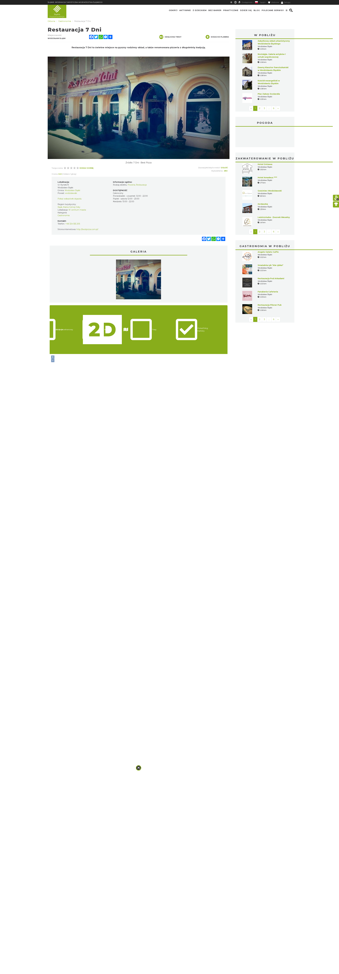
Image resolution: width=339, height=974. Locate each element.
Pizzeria (131, 185)
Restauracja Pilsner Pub (270, 305)
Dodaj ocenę (86, 168)
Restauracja (141, 185)
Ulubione (275, 2)
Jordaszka (263, 204)
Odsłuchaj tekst (173, 37)
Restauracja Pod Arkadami (271, 278)
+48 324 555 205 (72, 224)
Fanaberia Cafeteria (268, 292)
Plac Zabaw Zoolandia (269, 94)
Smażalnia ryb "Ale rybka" (270, 265)
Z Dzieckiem (200, 10)
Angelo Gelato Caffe (268, 252)
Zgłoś (224, 168)
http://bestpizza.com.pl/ (87, 229)
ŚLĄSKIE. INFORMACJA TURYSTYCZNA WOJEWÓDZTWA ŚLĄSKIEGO (75, 2)
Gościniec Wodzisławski (270, 191)
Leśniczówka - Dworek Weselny (274, 217)
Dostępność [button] (247, 2)
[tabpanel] (138, 280)
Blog (257, 10)
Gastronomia (64, 215)
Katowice (264, 137)
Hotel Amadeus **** (267, 177)
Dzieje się (246, 10)
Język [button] (262, 2)
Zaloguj (287, 2)
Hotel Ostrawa (265, 164)
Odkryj (173, 10)
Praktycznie (230, 10)
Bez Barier (214, 10)
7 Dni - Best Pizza (142, 162)
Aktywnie (185, 10)
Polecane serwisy (273, 10)
